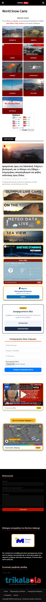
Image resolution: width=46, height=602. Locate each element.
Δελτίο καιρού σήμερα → (23, 420)
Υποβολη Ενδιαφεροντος (23, 370)
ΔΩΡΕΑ (23, 297)
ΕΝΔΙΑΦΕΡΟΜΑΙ (23, 329)
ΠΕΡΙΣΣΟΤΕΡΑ (23, 323)
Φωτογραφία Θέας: (12, 361)
